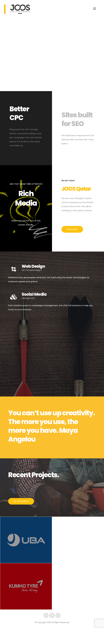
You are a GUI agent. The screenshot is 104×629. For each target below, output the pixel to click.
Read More (72, 229)
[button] (21, 501)
